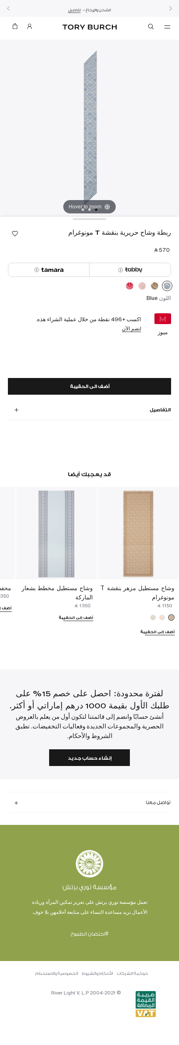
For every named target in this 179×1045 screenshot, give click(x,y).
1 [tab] (96, 209)
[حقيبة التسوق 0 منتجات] (15, 28)
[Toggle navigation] (167, 26)
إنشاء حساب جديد (90, 758)
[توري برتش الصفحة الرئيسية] (90, 27)
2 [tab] (89, 209)
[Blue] (167, 287)
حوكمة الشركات (132, 973)
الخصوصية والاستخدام (56, 973)
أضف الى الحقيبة (89, 386)
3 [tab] (83, 209)
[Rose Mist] (142, 287)
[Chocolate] (155, 287)
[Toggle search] (151, 28)
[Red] (130, 287)
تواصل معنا (158, 802)
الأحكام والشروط (97, 973)
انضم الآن (131, 328)
